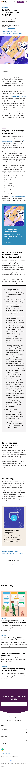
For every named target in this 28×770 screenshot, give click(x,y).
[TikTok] (20, 720)
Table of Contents (6, 66)
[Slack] (4, 2)
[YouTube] (18, 720)
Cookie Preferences (14, 756)
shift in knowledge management (17, 96)
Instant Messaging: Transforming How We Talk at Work (13, 670)
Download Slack (4, 753)
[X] (15, 720)
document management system (14, 420)
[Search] (15, 2)
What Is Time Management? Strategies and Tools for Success (13, 639)
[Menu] (26, 1)
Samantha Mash (11, 27)
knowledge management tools (16, 196)
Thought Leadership (7, 31)
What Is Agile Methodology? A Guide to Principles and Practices (13, 622)
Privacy (2, 756)
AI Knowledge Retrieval (15, 33)
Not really (14, 568)
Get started (20, 1)
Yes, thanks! (14, 564)
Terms (7, 756)
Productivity (5, 7)
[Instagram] (9, 720)
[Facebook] (12, 720)
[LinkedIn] (7, 720)
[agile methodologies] (14, 604)
